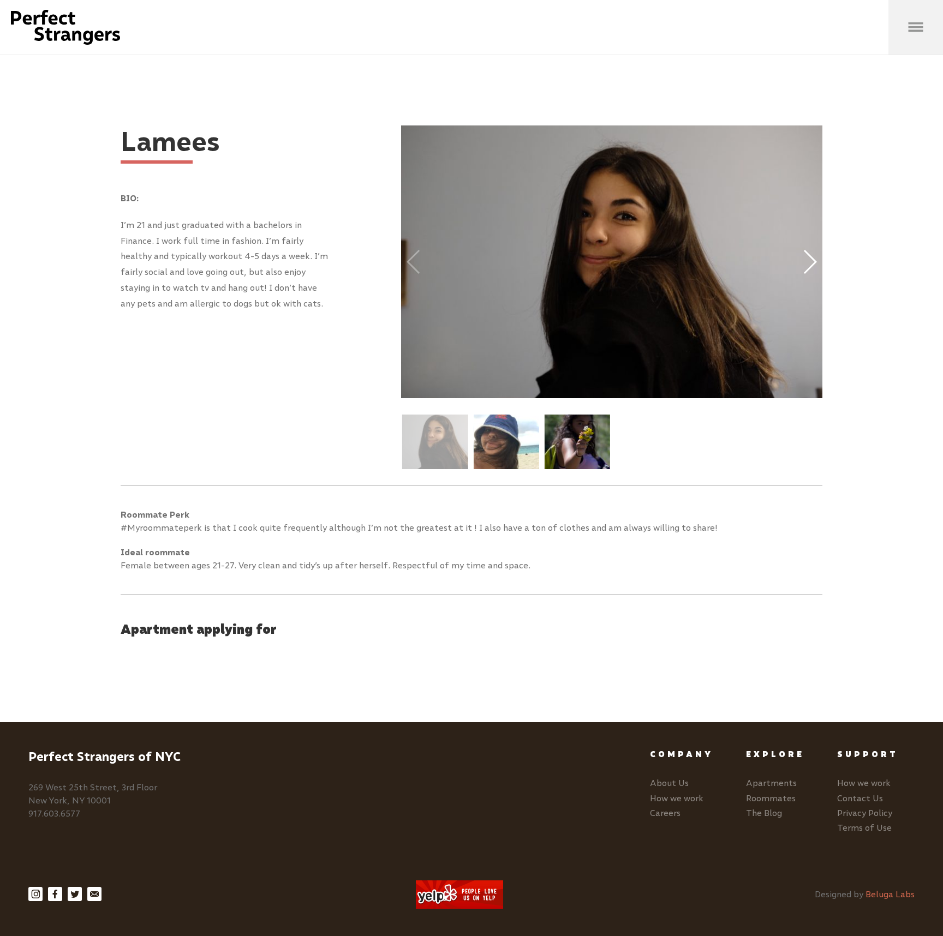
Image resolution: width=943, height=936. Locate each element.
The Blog (764, 813)
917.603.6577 (54, 813)
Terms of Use (864, 828)
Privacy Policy (864, 813)
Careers (665, 813)
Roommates (771, 798)
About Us (669, 783)
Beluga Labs (890, 894)
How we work (676, 798)
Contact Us (860, 798)
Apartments (771, 783)
